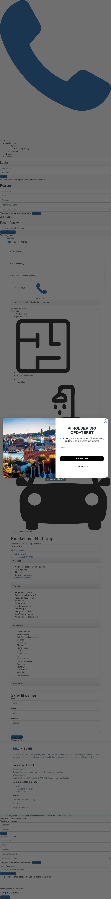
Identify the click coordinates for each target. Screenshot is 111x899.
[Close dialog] (105, 421)
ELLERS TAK (82, 467)
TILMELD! (82, 458)
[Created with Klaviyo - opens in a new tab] (55, 479)
